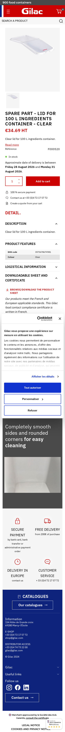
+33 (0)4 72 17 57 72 (16, 637)
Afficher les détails (43, 376)
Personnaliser (30, 398)
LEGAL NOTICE (31, 728)
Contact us (19, 700)
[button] (8, 100)
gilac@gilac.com (14, 653)
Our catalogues (30, 608)
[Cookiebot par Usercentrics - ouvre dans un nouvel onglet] (38, 318)
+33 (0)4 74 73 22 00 (16, 650)
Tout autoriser (32, 387)
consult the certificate (37, 721)
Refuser (32, 410)
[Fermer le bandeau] (60, 318)
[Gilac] (32, 11)
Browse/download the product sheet (32, 291)
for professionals (14, 2)
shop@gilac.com (14, 641)
